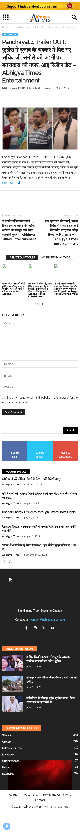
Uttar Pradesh (11, 760)
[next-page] (43, 304)
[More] (55, 98)
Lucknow (8, 754)
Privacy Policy (29, 794)
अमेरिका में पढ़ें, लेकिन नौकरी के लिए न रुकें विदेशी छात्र (31, 479)
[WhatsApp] (26, 98)
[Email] (36, 98)
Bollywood (17, 27)
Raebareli (8, 773)
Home (5, 27)
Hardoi (6, 767)
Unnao (6, 741)
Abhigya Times (11, 484)
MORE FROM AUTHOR (56, 257)
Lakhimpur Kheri (12, 748)
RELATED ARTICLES (22, 257)
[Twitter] (16, 98)
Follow (40, 442)
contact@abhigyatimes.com (47, 619)
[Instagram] (36, 628)
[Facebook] (6, 98)
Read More (9, 182)
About (13, 794)
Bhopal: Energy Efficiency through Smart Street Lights (39, 512)
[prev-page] (37, 304)
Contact (40, 800)
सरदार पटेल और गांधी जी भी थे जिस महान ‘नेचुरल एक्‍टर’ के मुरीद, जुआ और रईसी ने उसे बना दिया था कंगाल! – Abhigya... (13, 288)
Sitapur (6, 735)
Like (14, 442)
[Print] (45, 98)
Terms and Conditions (57, 794)
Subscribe (65, 442)
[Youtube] (53, 628)
